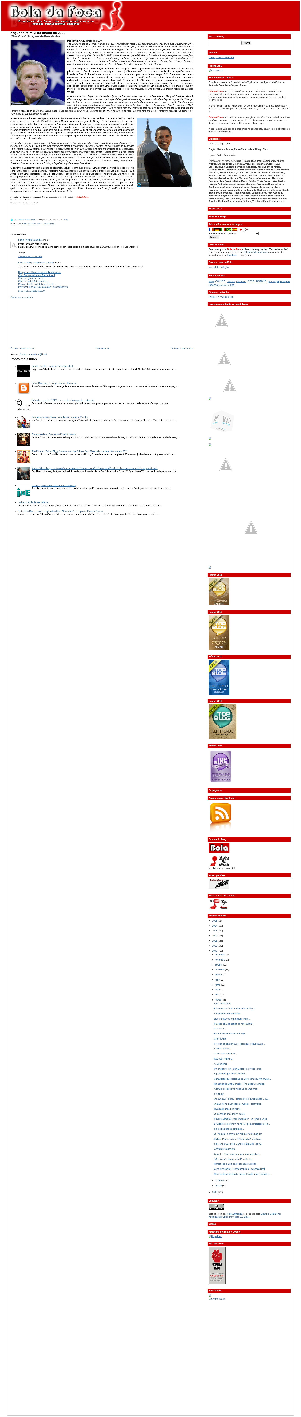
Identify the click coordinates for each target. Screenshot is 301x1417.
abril (217, 994)
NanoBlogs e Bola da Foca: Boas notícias (235, 1164)
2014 (215, 925)
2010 (215, 945)
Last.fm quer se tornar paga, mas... (232, 1018)
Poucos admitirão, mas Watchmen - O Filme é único (240, 1118)
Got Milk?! (219, 1028)
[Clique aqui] (216, 70)
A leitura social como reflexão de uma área (235, 1089)
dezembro (220, 954)
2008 (215, 1192)
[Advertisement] (36, 322)
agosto (218, 974)
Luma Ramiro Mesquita (30, 240)
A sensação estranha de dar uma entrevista (54, 485)
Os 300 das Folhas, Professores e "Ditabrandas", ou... (241, 1098)
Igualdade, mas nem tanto (227, 1109)
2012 (215, 935)
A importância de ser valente (33, 502)
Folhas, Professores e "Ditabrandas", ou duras (237, 1139)
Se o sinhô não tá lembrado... (229, 1129)
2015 (215, 920)
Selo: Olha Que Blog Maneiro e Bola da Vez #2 (237, 1144)
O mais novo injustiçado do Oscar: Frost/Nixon (237, 1104)
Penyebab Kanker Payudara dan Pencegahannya (43, 287)
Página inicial (102, 348)
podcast (272, 282)
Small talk (219, 1093)
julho (217, 979)
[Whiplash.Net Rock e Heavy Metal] (210, 439)
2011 (215, 940)
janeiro (218, 1185)
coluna (24, 224)
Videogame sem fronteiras (227, 1013)
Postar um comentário (21, 297)
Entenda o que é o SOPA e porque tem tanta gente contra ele (63, 400)
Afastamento (220, 1063)
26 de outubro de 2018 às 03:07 (31, 291)
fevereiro (219, 1180)
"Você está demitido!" (225, 1053)
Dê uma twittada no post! (24, 220)
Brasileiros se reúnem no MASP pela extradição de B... (242, 1124)
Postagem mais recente (22, 348)
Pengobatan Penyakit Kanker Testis (36, 284)
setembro (220, 969)
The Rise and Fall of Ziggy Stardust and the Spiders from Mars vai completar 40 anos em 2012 (80, 451)
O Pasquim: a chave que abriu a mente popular (238, 1134)
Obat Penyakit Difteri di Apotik (33, 281)
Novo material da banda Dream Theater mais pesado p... (242, 1174)
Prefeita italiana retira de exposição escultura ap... (239, 1043)
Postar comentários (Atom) (33, 354)
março (218, 999)
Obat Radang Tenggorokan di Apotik (36, 262)
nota (251, 281)
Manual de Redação (219, 267)
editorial (231, 281)
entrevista (241, 281)
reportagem (49, 224)
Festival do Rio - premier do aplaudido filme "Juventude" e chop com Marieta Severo (60, 511)
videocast (222, 285)
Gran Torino (220, 1038)
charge (211, 282)
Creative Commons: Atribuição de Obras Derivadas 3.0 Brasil (245, 1215)
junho (218, 984)
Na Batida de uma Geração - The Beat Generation (239, 1084)
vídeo (231, 284)
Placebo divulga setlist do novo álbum (233, 1023)
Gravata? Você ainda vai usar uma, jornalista (236, 1154)
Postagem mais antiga (182, 348)
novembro (220, 959)
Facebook (232, 255)
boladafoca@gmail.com (256, 252)
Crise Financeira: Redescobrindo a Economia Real (239, 1169)
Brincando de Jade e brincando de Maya (234, 1008)
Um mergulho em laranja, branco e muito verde (237, 1069)
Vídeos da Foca (222, 1048)
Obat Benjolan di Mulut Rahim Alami (36, 275)
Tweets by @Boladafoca (221, 297)
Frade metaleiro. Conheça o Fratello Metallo (54, 434)
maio (218, 989)
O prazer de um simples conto (229, 1114)
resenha (213, 284)
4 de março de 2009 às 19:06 (30, 257)
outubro (219, 964)
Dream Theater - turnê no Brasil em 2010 (52, 366)
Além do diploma (222, 1003)
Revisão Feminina (223, 1058)
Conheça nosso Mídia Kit (221, 57)
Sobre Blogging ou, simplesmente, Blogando (54, 383)
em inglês (32, 224)
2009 (215, 951)
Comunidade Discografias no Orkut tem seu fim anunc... (242, 1078)
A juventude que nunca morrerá (229, 1073)
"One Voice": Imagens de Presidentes (35, 36)
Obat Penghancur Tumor (30, 278)
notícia (40, 224)
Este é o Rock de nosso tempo (229, 1033)
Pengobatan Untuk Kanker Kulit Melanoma (39, 272)
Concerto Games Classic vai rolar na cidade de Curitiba (60, 417)
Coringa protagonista (224, 1149)
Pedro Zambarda (234, 1214)
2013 (215, 930)
